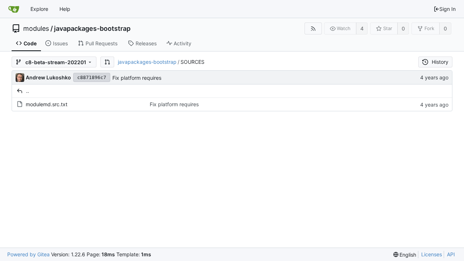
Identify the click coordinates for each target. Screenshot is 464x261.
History (440, 62)
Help (64, 9)
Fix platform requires (136, 78)
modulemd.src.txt (46, 104)
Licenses (431, 254)
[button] (107, 62)
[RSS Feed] (313, 28)
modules (36, 28)
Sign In (447, 9)
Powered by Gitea (28, 254)
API (451, 254)
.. (27, 91)
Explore (39, 9)
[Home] (14, 9)
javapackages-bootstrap (92, 28)
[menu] (405, 255)
